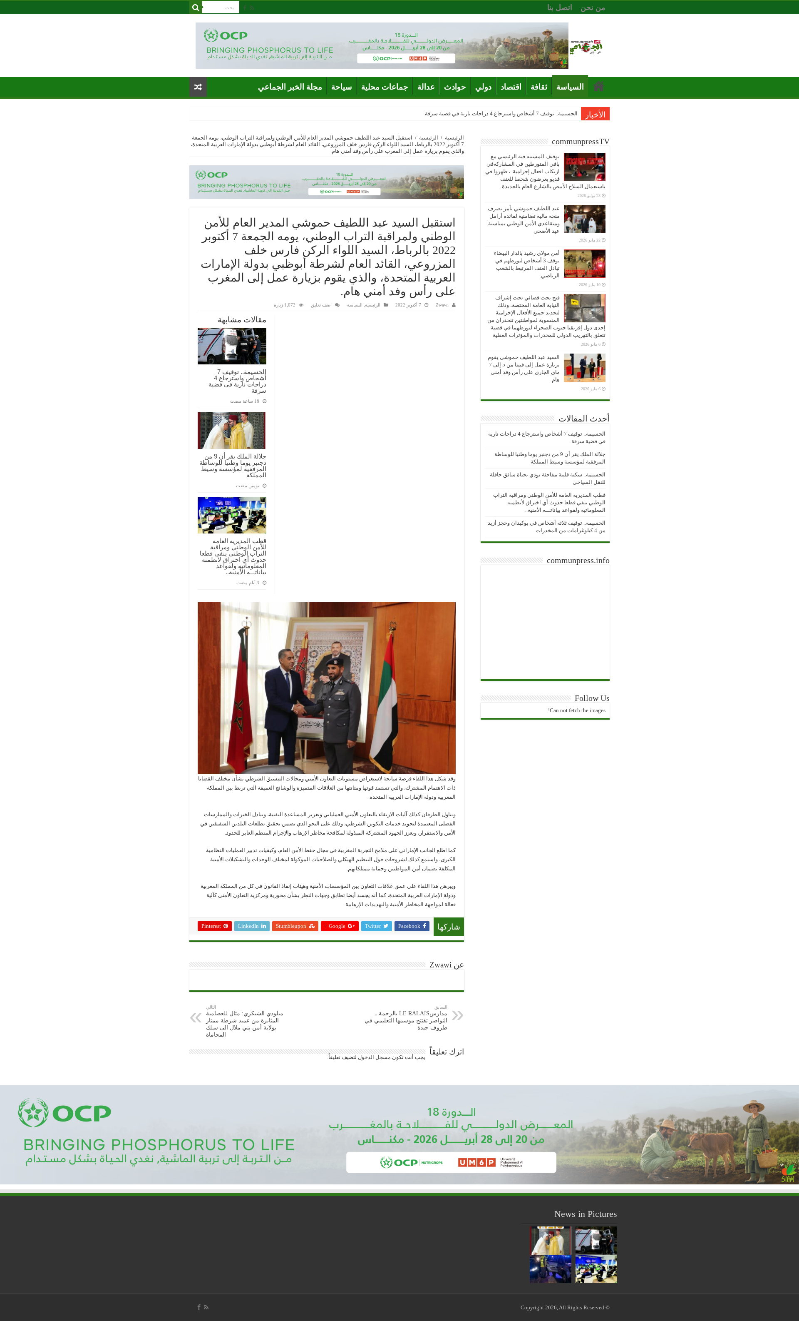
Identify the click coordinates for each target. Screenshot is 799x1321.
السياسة (570, 86)
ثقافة (539, 86)
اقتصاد (511, 86)
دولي (483, 86)
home (599, 86)
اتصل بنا (559, 7)
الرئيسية (454, 138)
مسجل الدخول (374, 1057)
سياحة (341, 86)
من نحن (593, 7)
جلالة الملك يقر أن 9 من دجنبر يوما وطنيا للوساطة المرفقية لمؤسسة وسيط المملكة (232, 466)
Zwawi (442, 304)
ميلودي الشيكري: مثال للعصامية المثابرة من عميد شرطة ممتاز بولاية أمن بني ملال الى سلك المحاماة (244, 1021)
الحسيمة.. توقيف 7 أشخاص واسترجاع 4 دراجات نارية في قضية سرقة (501, 113)
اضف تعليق (321, 304)
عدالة (426, 86)
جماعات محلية (384, 86)
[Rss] (252, 8)
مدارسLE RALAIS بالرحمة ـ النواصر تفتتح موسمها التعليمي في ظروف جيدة (406, 1017)
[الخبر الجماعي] (585, 45)
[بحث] (195, 7)
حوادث (455, 86)
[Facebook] (244, 8)
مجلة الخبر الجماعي (290, 86)
